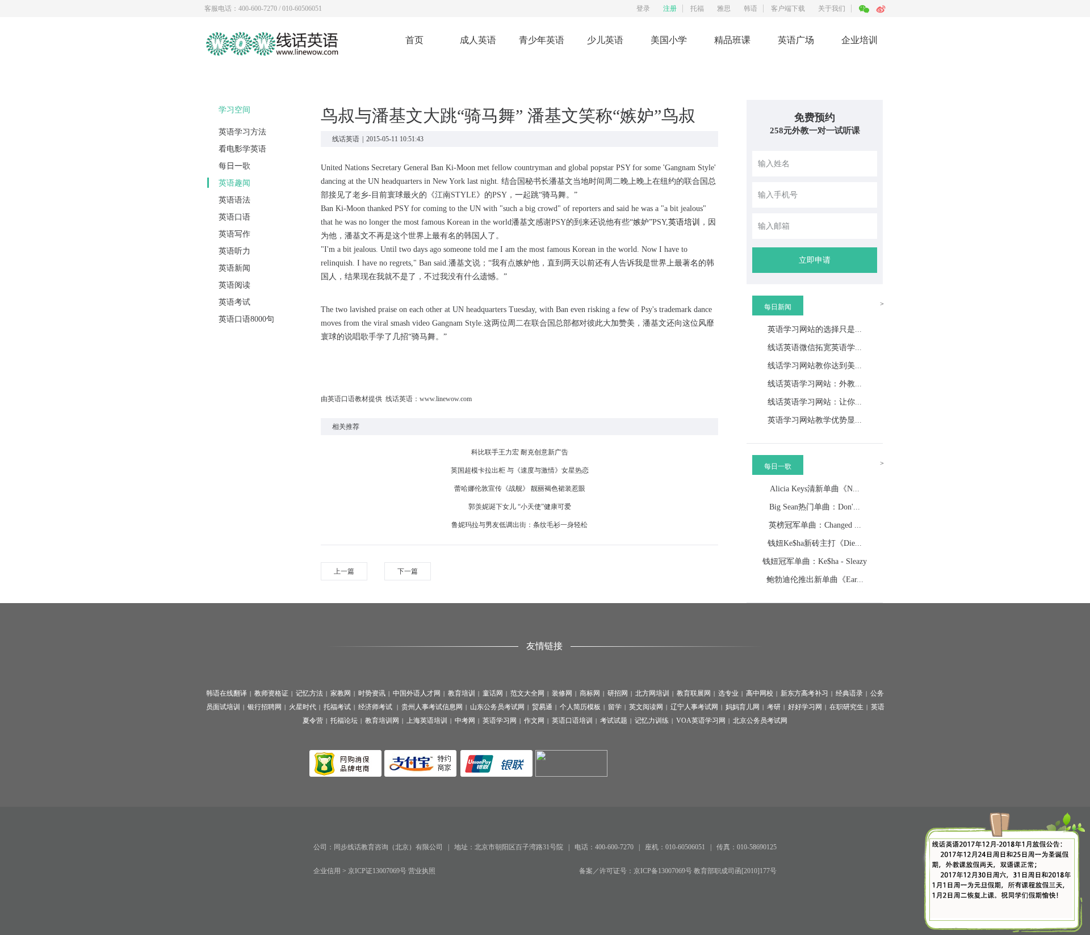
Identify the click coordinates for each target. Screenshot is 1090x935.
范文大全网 (527, 693)
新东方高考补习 (804, 693)
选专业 (728, 693)
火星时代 (302, 707)
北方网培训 (652, 693)
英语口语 (234, 217)
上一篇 (344, 571)
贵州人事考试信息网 (432, 707)
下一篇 (407, 571)
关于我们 (831, 8)
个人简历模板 (580, 707)
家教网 (340, 693)
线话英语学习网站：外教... (815, 384)
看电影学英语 (242, 149)
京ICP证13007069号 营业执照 (391, 871)
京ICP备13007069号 (663, 871)
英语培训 (684, 222)
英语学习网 (500, 721)
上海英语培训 (426, 721)
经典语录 (849, 693)
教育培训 (461, 693)
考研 (774, 707)
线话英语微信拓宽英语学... (815, 347)
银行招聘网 (265, 707)
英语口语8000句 (246, 319)
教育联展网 (694, 693)
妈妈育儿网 (743, 707)
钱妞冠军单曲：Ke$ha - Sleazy (814, 561)
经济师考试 (376, 707)
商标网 (590, 693)
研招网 (617, 693)
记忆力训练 (652, 721)
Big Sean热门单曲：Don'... (814, 507)
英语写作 (234, 234)
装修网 (562, 693)
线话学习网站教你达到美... (815, 365)
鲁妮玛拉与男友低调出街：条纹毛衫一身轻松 (519, 525)
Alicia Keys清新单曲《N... (815, 489)
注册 (670, 8)
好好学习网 (805, 707)
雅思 (724, 8)
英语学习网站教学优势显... (815, 420)
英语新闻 (234, 268)
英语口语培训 (572, 721)
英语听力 (234, 251)
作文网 (534, 721)
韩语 (750, 8)
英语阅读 (234, 285)
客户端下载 (788, 8)
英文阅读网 (646, 707)
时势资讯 (371, 693)
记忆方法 (309, 693)
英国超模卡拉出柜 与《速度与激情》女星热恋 (520, 470)
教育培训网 (382, 721)
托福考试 (337, 707)
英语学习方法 (242, 132)
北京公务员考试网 (760, 721)
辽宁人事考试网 (694, 707)
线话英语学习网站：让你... (815, 402)
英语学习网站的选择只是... (815, 329)
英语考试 (234, 302)
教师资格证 (271, 693)
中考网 (465, 721)
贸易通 (542, 707)
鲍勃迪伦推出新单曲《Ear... (814, 579)
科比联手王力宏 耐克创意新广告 (519, 452)
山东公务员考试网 (497, 707)
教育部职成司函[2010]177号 (735, 871)
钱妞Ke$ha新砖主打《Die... (815, 543)
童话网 (493, 693)
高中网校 (759, 693)
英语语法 (234, 200)
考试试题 (613, 721)
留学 (615, 707)
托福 (697, 8)
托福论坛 (344, 721)
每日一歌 (234, 166)
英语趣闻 (234, 183)
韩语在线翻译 (226, 693)
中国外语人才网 (417, 693)
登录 (643, 8)
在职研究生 (846, 707)
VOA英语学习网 (701, 721)
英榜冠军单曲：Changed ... (815, 525)
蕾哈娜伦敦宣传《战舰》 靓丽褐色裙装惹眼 (519, 488)
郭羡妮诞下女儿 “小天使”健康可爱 (519, 507)
